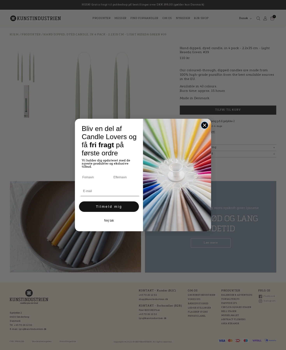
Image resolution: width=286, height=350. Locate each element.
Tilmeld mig (109, 207)
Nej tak (109, 220)
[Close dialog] (204, 125)
